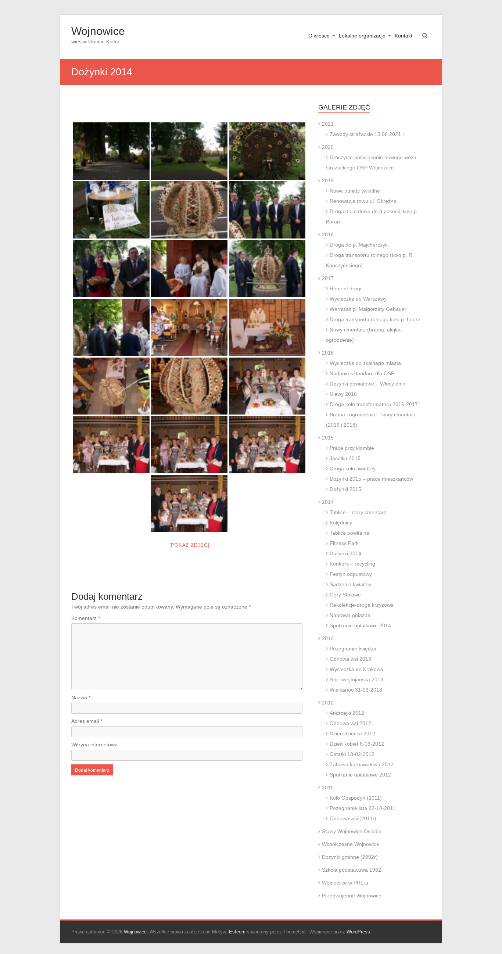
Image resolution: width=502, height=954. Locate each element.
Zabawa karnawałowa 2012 (362, 764)
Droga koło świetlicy (353, 468)
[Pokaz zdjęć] (189, 545)
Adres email (86, 721)
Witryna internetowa (94, 744)
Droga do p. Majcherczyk (359, 245)
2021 (328, 124)
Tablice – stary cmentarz (358, 512)
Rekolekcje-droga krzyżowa (362, 605)
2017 (328, 278)
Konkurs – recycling (352, 564)
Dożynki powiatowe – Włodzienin (367, 384)
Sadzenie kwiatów (350, 584)
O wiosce (319, 36)
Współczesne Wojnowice (350, 844)
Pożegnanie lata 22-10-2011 (362, 808)
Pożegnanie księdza (353, 649)
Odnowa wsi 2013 (350, 659)
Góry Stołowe (345, 595)
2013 (328, 638)
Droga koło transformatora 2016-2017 (374, 404)
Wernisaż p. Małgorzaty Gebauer (368, 309)
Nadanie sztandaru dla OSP (362, 373)
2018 (328, 234)
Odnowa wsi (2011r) (353, 818)
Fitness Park (344, 543)
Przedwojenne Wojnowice (351, 896)
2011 (327, 787)
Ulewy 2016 (343, 394)
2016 (328, 353)
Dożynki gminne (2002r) (350, 857)
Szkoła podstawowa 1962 (351, 870)
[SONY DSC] (111, 151)
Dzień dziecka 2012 (352, 733)
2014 (328, 502)
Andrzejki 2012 (347, 713)
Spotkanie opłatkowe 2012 (360, 775)
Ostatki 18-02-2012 (352, 754)
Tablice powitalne (349, 533)
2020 (328, 147)
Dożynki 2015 (345, 489)
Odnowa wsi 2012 (350, 723)
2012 (328, 703)
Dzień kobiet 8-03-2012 (357, 744)
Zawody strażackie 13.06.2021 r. (367, 134)
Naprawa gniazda (350, 615)
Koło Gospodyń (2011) (356, 798)
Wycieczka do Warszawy (358, 299)
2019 (328, 180)
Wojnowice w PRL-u (345, 883)
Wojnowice (98, 31)
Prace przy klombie (352, 448)
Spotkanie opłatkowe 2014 (360, 625)
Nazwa (80, 697)
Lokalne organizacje (362, 36)
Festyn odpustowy (351, 574)
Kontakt (403, 36)
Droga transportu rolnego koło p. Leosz (375, 319)
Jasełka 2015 (345, 458)
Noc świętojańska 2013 (356, 679)
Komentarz (85, 618)
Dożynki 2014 (345, 553)
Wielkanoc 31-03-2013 (356, 690)
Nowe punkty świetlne (355, 191)
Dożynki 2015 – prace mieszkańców (371, 479)
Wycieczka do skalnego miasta (365, 363)
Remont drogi (345, 288)
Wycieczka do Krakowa (356, 669)
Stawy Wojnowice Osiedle (351, 831)
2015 (328, 438)
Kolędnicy (341, 523)
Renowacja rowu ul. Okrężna (363, 201)
